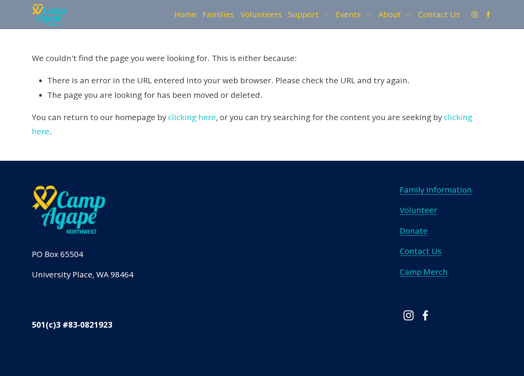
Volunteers (261, 14)
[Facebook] (488, 14)
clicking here (192, 117)
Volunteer (418, 209)
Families (218, 14)
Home (185, 14)
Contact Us (439, 14)
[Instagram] (474, 14)
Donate (414, 230)
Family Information (436, 189)
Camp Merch (424, 271)
